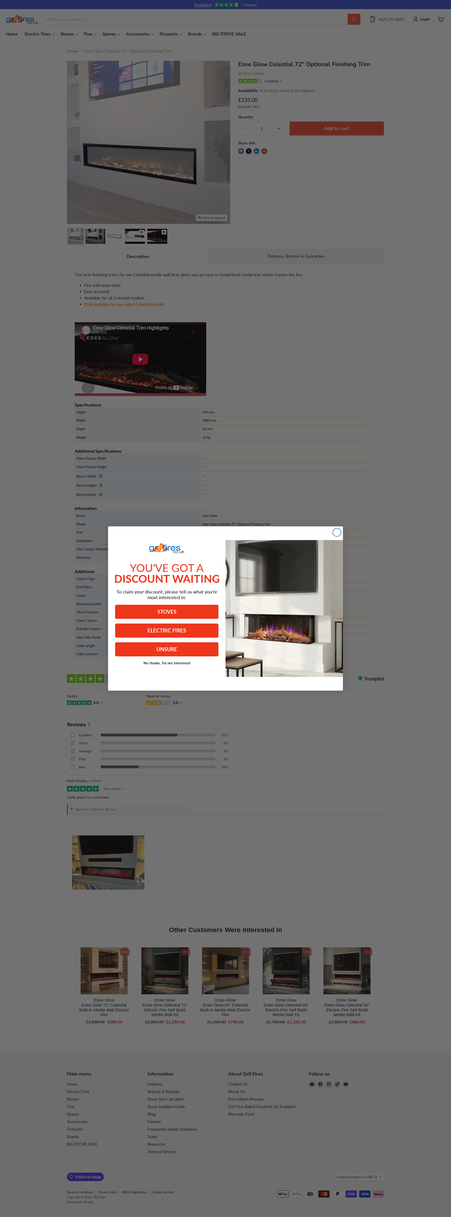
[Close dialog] (337, 532)
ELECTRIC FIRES (167, 630)
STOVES (166, 611)
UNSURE (166, 649)
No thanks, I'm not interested (167, 663)
